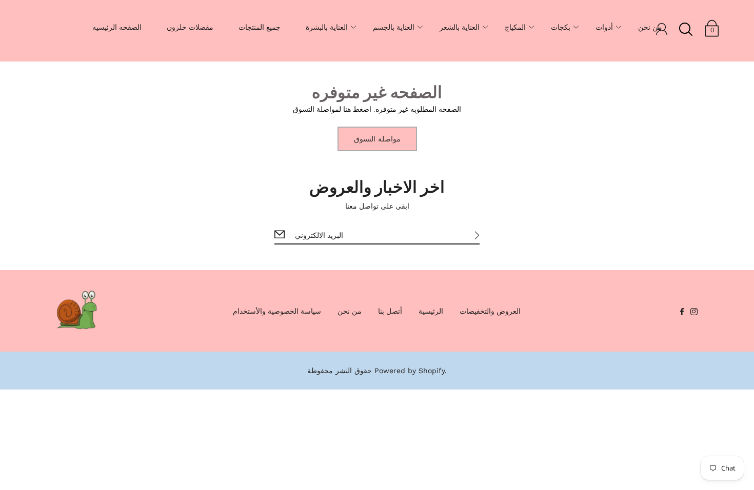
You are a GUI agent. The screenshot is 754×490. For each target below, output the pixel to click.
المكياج (515, 27)
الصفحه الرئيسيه (117, 27)
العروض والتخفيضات (490, 311)
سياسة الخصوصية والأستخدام (277, 311)
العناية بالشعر (460, 27)
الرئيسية (431, 311)
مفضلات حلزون (190, 27)
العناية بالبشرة (327, 27)
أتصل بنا (390, 311)
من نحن (650, 27)
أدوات (604, 27)
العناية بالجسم (393, 27)
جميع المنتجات (260, 27)
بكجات (560, 27)
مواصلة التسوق (377, 139)
